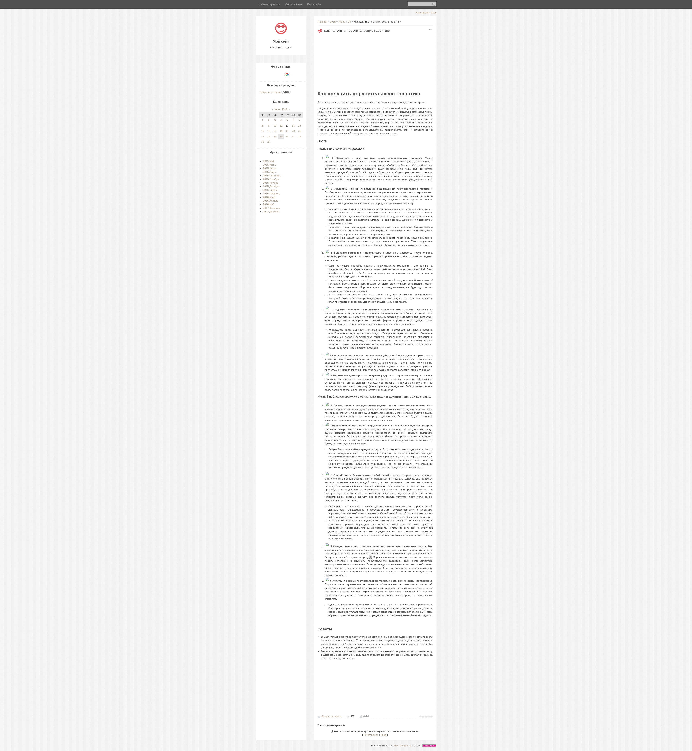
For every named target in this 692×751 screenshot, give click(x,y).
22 (262, 136)
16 (268, 131)
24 (275, 136)
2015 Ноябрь (270, 182)
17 (275, 131)
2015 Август (270, 171)
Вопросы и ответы (331, 716)
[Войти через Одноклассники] (293, 74)
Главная (322, 21)
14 (299, 125)
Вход (433, 12)
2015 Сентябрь (272, 175)
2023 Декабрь (271, 211)
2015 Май (268, 161)
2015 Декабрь (271, 186)
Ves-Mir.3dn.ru (402, 745)
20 (293, 131)
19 (287, 131)
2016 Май (268, 204)
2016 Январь (270, 190)
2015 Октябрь (271, 179)
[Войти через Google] (287, 74)
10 (275, 125)
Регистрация (422, 12)
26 (287, 136)
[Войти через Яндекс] (280, 74)
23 (268, 136)
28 (299, 136)
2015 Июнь (269, 164)
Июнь (342, 21)
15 (262, 131)
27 (293, 136)
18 (281, 131)
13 (293, 125)
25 (349, 21)
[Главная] (281, 33)
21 (299, 131)
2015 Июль (269, 168)
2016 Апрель (270, 200)
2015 (333, 21)
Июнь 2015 (280, 109)
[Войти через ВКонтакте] (274, 74)
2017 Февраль (271, 208)
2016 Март (269, 197)
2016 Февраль (271, 193)
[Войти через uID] (268, 74)
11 (281, 125)
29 (262, 141)
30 (268, 141)
